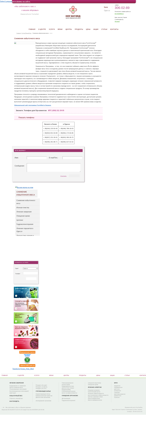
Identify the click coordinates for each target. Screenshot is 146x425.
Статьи (104, 29)
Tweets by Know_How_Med (23, 369)
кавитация (13, 393)
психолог (117, 397)
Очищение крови (23, 216)
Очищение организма (70, 395)
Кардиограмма (66, 389)
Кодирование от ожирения (18, 386)
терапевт (117, 392)
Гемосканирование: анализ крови (68, 383)
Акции (95, 29)
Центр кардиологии (94, 398)
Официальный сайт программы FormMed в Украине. (32, 105)
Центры (68, 29)
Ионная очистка (22, 207)
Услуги (52, 29)
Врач (116, 383)
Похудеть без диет (41, 385)
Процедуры (28, 33)
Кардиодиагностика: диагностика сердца (68, 387)
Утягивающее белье (43, 391)
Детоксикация (66, 398)
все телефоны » (119, 13)
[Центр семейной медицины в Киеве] (73, 12)
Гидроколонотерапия (24, 224)
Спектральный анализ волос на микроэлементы (69, 392)
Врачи (60, 29)
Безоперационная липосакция (19, 391)
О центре (42, 29)
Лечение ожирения (24, 212)
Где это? (117, 21)
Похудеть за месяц (41, 387)
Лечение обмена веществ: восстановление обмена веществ (98, 394)
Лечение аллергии (95, 387)
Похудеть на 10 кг (41, 388)
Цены (88, 29)
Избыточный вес (16, 395)
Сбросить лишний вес (16, 398)
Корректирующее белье (43, 394)
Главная (32, 29)
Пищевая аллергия (94, 390)
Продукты (79, 29)
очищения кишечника (94, 383)
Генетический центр (94, 392)
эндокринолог (118, 387)
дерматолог (117, 395)
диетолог (117, 389)
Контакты (114, 29)
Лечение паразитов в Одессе (24, 230)
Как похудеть (14, 401)
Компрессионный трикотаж (44, 395)
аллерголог (117, 390)
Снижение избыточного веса (25, 202)
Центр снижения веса (16, 387)
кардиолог (117, 386)
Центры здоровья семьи (95, 397)
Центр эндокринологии (95, 400)
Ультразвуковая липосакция (18, 389)
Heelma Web (62, 408)
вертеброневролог (119, 394)
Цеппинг (19, 220)
